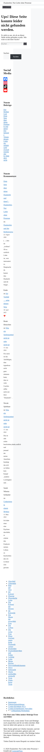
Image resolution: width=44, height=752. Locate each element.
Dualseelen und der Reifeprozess (8, 228)
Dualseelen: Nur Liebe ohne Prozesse (17, 3)
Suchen (6, 53)
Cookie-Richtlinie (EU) (17, 706)
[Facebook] (7, 79)
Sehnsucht (12, 670)
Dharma (11, 596)
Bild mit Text (9, 588)
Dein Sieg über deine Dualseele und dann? (7, 122)
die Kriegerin (11, 612)
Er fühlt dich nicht (6, 158)
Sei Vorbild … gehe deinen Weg (6, 300)
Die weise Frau (10, 632)
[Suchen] (25, 43)
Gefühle (11, 657)
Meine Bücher (11, 662)
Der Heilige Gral (6, 112)
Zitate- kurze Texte (10, 682)
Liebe (10, 659)
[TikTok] (7, 86)
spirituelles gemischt (12, 675)
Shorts (10, 672)
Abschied (11, 581)
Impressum (12, 702)
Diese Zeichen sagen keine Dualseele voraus (11, 641)
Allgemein (12, 583)
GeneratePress (17, 751)
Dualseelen (12, 649)
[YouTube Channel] (7, 90)
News (10, 668)
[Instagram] (7, 83)
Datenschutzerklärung (16, 704)
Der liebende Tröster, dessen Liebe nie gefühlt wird (6, 139)
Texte (10, 678)
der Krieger (11, 593)
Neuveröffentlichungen (16, 665)
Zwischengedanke (6, 152)
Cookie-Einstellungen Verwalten (20, 709)
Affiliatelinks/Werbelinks (20, 711)
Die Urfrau (10, 626)
